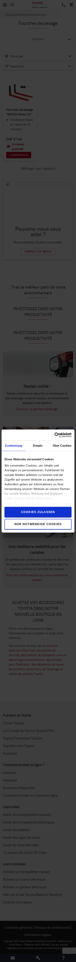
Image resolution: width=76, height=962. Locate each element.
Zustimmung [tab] (13, 445)
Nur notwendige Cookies (38, 524)
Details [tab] (37, 445)
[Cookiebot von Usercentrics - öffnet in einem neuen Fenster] (55, 434)
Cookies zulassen (38, 512)
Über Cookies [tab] (62, 445)
